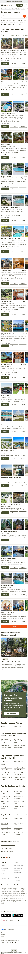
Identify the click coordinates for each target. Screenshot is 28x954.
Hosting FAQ (17, 880)
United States (8, 8)
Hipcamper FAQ (5, 878)
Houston (18, 8)
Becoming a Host (18, 865)
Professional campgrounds (17, 871)
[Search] (24, 16)
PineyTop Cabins (17, 662)
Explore (3, 8)
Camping (23, 8)
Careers (3, 873)
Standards (16, 877)
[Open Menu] (25, 5)
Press (2, 875)
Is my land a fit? (18, 868)
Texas (13, 8)
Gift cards (3, 865)
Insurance (16, 875)
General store (4, 868)
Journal (3, 870)
